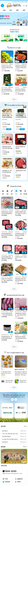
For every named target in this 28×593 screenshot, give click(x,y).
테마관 (24, 10)
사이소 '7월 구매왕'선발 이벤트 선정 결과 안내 (10, 433)
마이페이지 (22, 1)
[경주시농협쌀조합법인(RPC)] (4, 87)
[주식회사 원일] (4, 311)
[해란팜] (16, 334)
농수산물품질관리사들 (6, 113)
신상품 (4, 10)
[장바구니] (26, 5)
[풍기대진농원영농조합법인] (18, 311)
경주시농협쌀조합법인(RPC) (21, 113)
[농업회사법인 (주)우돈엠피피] (5, 210)
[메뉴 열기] (2, 5)
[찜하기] (11, 61)
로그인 (13, 1)
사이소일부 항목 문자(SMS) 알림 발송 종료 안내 (10, 439)
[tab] (3, 192)
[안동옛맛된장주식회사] (5, 335)
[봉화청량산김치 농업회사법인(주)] (18, 64)
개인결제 (25, 1)
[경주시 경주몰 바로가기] (21, 410)
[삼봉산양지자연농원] (5, 277)
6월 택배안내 (5, 442)
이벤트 (17, 10)
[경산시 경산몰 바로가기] (7, 410)
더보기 (14, 99)
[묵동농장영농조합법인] (18, 277)
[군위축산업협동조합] (4, 232)
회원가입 (15, 1)
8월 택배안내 (5, 431)
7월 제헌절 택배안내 (6, 436)
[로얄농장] (17, 210)
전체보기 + (25, 446)
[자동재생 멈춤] (14, 22)
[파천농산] (17, 87)
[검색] (23, 6)
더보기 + (25, 426)
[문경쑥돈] (17, 231)
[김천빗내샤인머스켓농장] (5, 64)
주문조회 (18, 1)
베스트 (10, 10)
